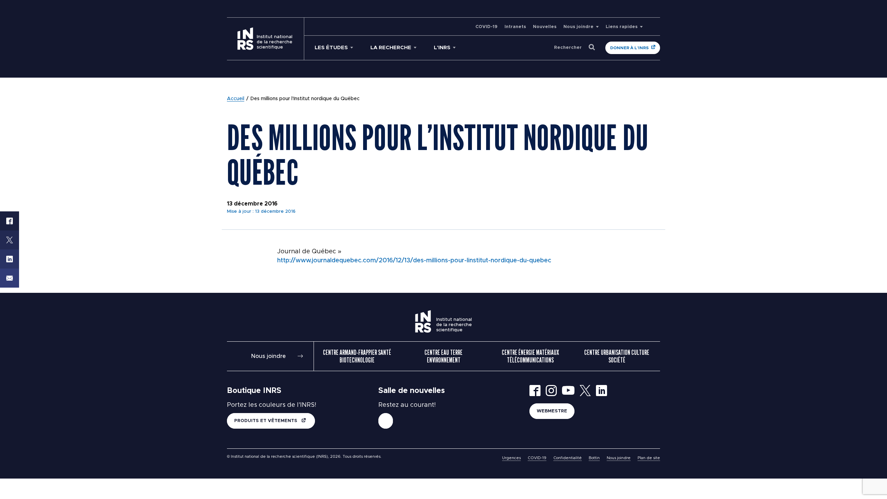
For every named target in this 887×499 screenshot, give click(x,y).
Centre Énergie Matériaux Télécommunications (530, 356)
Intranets (515, 27)
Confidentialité (567, 458)
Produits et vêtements (266, 421)
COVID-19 (486, 27)
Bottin (594, 458)
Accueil (235, 98)
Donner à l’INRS (629, 48)
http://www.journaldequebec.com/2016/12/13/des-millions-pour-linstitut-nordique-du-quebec (414, 260)
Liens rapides (622, 27)
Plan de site (649, 458)
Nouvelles (544, 27)
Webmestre (552, 411)
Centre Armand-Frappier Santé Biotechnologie (357, 356)
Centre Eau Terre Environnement (443, 356)
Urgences (511, 458)
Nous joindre (578, 27)
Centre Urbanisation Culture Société (616, 356)
